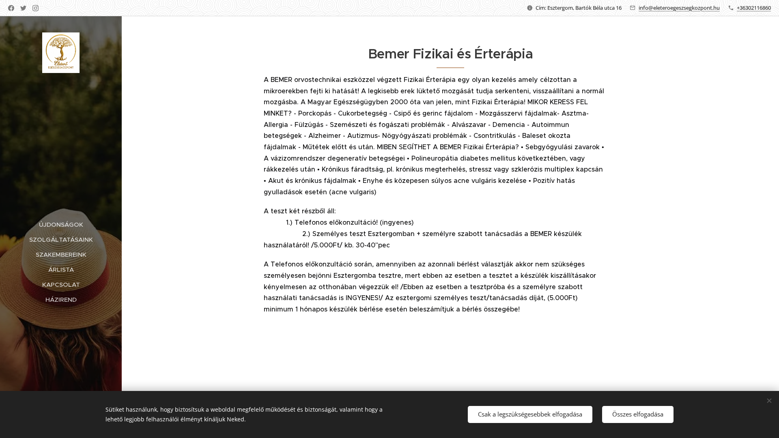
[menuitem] (60, 224)
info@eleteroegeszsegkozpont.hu (679, 7)
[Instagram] (35, 8)
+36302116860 (754, 7)
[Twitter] (23, 8)
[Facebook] (11, 8)
